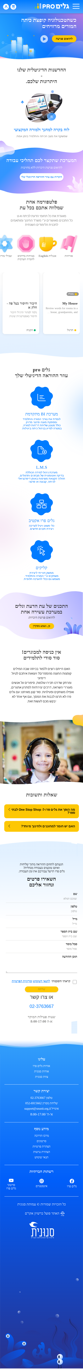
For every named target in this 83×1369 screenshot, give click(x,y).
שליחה (41, 989)
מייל (75, 919)
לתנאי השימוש (41, 981)
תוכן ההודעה (69, 956)
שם (75, 893)
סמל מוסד (71, 944)
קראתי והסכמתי (41, 981)
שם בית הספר (69, 931)
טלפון (74, 906)
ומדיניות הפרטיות (22, 981)
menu (76, 6)
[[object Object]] (41, 1230)
